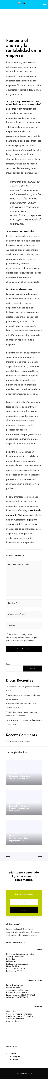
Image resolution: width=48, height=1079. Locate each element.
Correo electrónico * (17, 614)
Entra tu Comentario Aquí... (20, 564)
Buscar (8, 664)
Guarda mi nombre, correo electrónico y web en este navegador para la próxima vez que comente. (22, 637)
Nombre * (12, 603)
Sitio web (12, 625)
